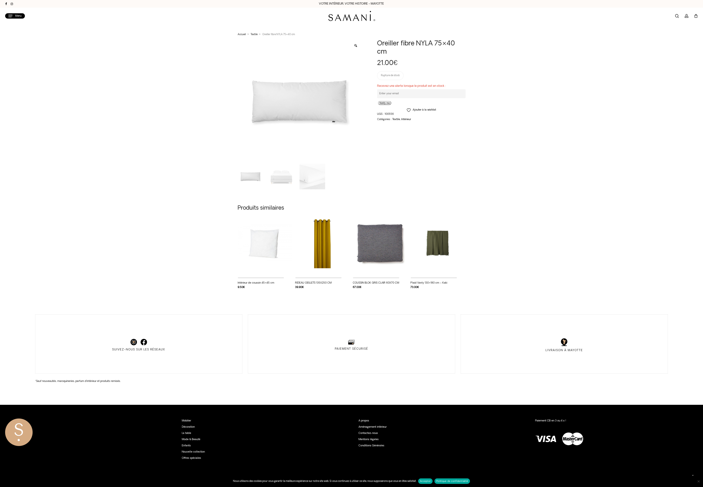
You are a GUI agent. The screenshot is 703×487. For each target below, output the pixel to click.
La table (186, 433)
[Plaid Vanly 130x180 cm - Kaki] (437, 243)
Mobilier (186, 420)
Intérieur (406, 119)
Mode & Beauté (191, 439)
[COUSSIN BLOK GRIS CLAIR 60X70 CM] (380, 243)
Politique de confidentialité (452, 480)
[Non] (698, 481)
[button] (15, 16)
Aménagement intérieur (372, 427)
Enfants (186, 445)
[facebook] (6, 4)
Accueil (242, 34)
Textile (254, 34)
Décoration (188, 427)
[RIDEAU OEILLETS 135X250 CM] (322, 243)
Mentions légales (368, 439)
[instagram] (12, 4)
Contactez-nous (368, 433)
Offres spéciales (191, 458)
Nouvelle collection (193, 452)
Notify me (385, 103)
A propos (363, 420)
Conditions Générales (371, 445)
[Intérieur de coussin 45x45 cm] (265, 243)
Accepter (425, 480)
